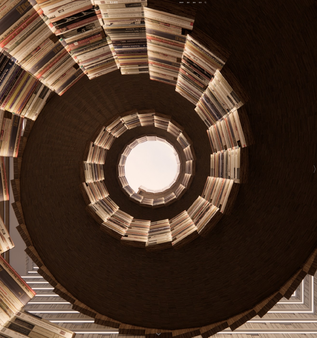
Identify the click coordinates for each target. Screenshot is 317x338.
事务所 (181, 2)
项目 (188, 2)
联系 (200, 2)
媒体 (194, 2)
